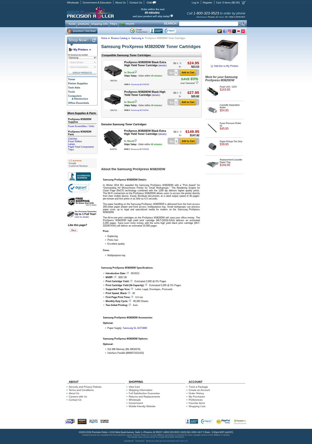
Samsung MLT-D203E (140, 84)
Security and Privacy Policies (85, 386)
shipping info (99, 23)
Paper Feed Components (81, 146)
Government (136, 403)
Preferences (196, 399)
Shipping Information (140, 390)
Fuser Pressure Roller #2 (230, 126)
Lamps (71, 144)
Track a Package (198, 386)
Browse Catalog (119, 38)
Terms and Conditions (81, 390)
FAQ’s (113, 23)
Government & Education (97, 2)
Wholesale (73, 2)
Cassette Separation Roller (230, 108)
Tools (71, 91)
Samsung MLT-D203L (140, 110)
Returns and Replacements (144, 396)
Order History (196, 393)
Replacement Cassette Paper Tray (231, 162)
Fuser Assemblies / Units (81, 126)
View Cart (134, 386)
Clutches (72, 138)
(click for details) (86, 214)
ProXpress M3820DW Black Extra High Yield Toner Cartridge (145, 64)
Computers (78, 97)
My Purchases (197, 396)
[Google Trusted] (139, 31)
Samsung (136, 38)
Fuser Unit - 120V (228, 88)
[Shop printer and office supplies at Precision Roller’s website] (109, 12)
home (72, 23)
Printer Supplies (78, 83)
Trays (71, 149)
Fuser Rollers (75, 141)
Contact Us (135, 2)
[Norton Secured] (173, 31)
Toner (71, 79)
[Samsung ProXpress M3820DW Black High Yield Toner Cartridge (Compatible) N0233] (113, 108)
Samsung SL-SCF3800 (135, 328)
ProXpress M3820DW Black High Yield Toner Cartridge (144, 93)
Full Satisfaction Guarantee (144, 393)
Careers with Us (78, 396)
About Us (120, 2)
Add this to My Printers (226, 66)
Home (104, 38)
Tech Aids (74, 87)
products (83, 23)
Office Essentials (78, 102)
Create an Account (199, 390)
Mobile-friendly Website (142, 406)
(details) (162, 65)
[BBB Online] (156, 31)
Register (207, 2)
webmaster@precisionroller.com (175, 441)
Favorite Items (197, 403)
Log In (195, 2)
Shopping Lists (197, 406)
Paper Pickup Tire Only (231, 143)
